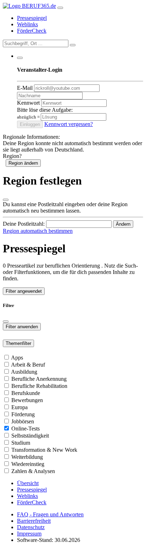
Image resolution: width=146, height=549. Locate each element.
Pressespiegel (32, 18)
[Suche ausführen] (72, 45)
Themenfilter (18, 343)
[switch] (6, 357)
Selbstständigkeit (30, 436)
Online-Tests (25, 429)
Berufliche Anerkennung (39, 379)
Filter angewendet (24, 291)
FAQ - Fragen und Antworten (50, 514)
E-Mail (25, 88)
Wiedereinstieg (27, 464)
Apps (17, 358)
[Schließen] (6, 200)
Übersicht (28, 483)
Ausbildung (24, 372)
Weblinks (27, 24)
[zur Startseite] (29, 6)
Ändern (123, 224)
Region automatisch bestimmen (38, 231)
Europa (19, 407)
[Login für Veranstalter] (20, 58)
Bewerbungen (27, 400)
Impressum (29, 534)
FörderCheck (31, 31)
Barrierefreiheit (34, 521)
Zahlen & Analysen (33, 471)
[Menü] (60, 8)
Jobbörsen (22, 421)
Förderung (23, 414)
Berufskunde (25, 393)
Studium (20, 443)
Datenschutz (31, 527)
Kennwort (28, 103)
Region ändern (23, 163)
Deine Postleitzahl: (24, 224)
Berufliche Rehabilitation (39, 386)
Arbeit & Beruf (28, 365)
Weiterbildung (27, 457)
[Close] (6, 321)
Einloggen (30, 124)
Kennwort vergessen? (68, 124)
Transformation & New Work (44, 450)
